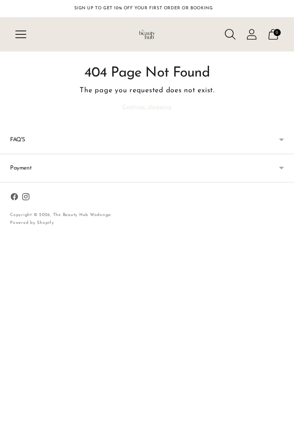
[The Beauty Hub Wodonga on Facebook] (14, 198)
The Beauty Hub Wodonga (82, 215)
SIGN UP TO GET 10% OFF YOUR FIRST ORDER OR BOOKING (143, 8)
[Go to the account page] (252, 34)
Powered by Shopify (32, 223)
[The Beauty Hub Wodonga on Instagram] (26, 198)
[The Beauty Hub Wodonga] (147, 34)
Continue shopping (147, 107)
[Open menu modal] (21, 34)
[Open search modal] (230, 34)
